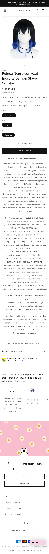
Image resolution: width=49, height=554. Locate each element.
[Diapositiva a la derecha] (30, 65)
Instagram (24, 476)
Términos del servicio (34, 550)
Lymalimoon (11, 546)
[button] (5, 10)
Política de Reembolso (14, 508)
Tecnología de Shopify (23, 546)
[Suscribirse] (37, 530)
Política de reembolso (40, 547)
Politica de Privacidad (13, 502)
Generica (8, 135)
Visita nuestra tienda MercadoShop (34, 401)
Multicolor (9, 115)
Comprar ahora (24, 150)
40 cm (7, 125)
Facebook (24, 483)
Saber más (24, 361)
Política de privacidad (17, 550)
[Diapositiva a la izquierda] (19, 65)
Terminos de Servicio (13, 514)
